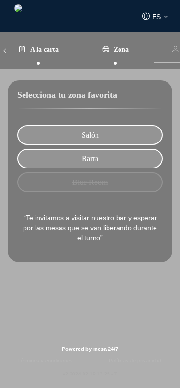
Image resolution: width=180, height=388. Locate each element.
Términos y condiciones (45, 360)
